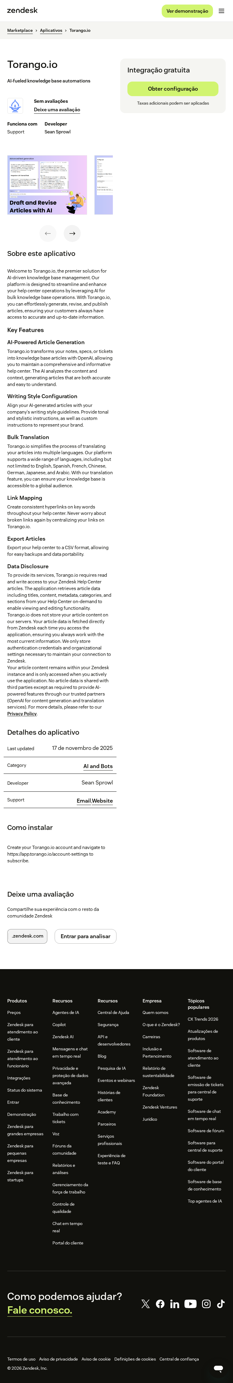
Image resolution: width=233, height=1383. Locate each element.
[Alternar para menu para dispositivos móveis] (221, 11)
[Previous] (47, 233)
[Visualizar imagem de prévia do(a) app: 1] (47, 185)
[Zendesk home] (22, 11)
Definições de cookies (135, 1359)
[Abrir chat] (218, 1368)
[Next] (72, 233)
